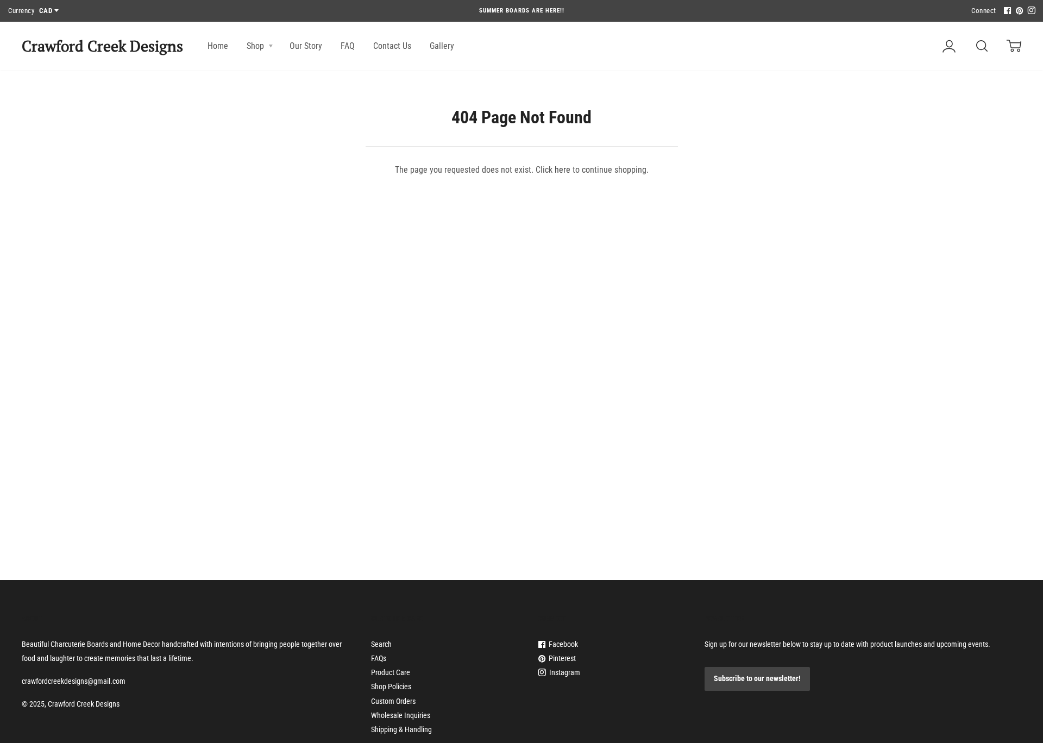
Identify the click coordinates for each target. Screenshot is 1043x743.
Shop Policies (391, 686)
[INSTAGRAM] (1030, 11)
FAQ (348, 46)
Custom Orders (393, 701)
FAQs (378, 658)
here (562, 170)
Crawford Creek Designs (102, 46)
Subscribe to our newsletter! (757, 678)
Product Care (390, 672)
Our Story (306, 46)
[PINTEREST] (1018, 11)
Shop (256, 46)
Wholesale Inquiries (400, 715)
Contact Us (392, 46)
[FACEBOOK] (1006, 11)
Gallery (442, 46)
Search (381, 644)
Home (218, 46)
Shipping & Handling (401, 729)
